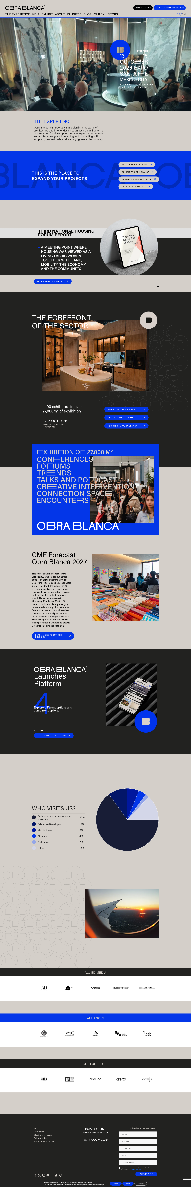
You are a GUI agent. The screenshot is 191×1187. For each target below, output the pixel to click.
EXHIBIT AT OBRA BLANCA (135, 172)
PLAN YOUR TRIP (44, 940)
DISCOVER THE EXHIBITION (122, 417)
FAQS (36, 1128)
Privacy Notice (41, 1138)
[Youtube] (48, 1175)
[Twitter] (39, 1175)
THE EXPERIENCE (17, 14)
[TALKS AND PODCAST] (81, 479)
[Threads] (60, 1175)
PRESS (77, 14)
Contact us (39, 1131)
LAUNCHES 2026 (143, 7)
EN (184, 14)
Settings (141, 1183)
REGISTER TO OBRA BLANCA (169, 7)
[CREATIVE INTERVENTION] (81, 486)
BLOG (88, 14)
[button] (155, 286)
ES (178, 14)
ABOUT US (62, 14)
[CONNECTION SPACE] (81, 493)
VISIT (35, 14)
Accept (115, 1183)
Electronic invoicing (43, 1135)
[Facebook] (35, 1175)
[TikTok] (56, 1175)
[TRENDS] (81, 473)
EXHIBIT (47, 14)
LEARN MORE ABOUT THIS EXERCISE (49, 636)
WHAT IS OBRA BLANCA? (134, 164)
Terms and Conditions (44, 1141)
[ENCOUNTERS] (81, 500)
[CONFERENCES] (81, 459)
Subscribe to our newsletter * (143, 1128)
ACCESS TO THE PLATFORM (51, 735)
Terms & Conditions (135, 1169)
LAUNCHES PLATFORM (133, 186)
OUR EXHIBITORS (106, 14)
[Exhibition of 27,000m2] (81, 452)
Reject (128, 1183)
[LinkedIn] (52, 1175)
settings (101, 1185)
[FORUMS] (81, 466)
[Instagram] (43, 1175)
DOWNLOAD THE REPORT (50, 281)
